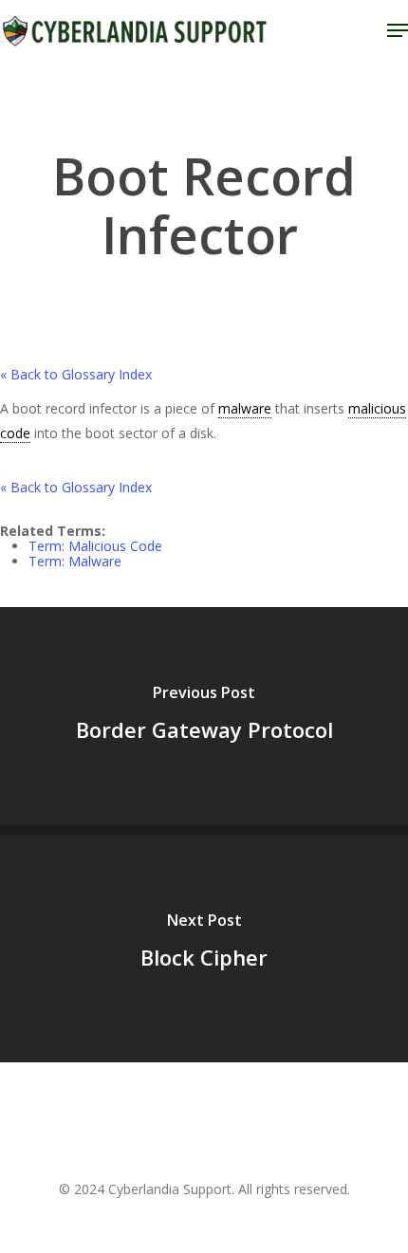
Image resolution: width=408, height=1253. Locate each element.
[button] (397, 30)
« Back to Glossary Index (76, 374)
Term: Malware (74, 561)
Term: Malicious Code (95, 546)
